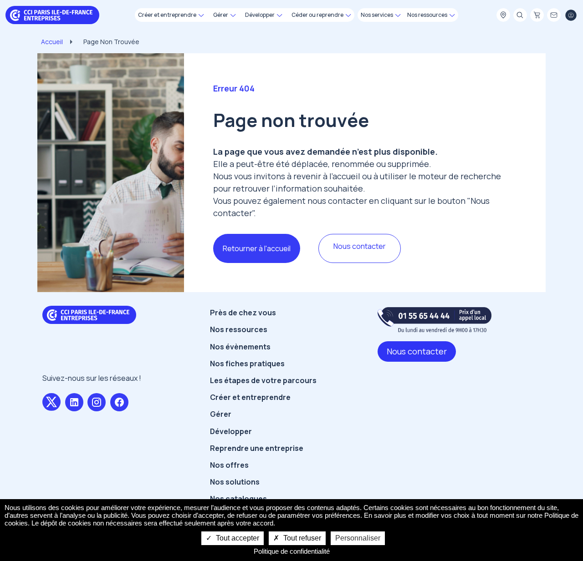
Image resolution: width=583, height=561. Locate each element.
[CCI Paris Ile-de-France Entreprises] (52, 14)
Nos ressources (238, 329)
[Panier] (537, 15)
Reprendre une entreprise (256, 448)
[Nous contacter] (554, 15)
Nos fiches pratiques (247, 364)
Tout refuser (301, 538)
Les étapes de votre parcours (263, 380)
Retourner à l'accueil (257, 248)
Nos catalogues (238, 499)
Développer (231, 431)
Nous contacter (359, 246)
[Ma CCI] (503, 15)
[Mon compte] (571, 15)
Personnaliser (357, 538)
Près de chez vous (243, 313)
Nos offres (229, 465)
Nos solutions (235, 482)
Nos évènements (240, 347)
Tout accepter (236, 538)
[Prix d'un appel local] (434, 319)
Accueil (52, 41)
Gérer (220, 414)
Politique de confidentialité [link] (292, 551)
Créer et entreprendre (250, 397)
